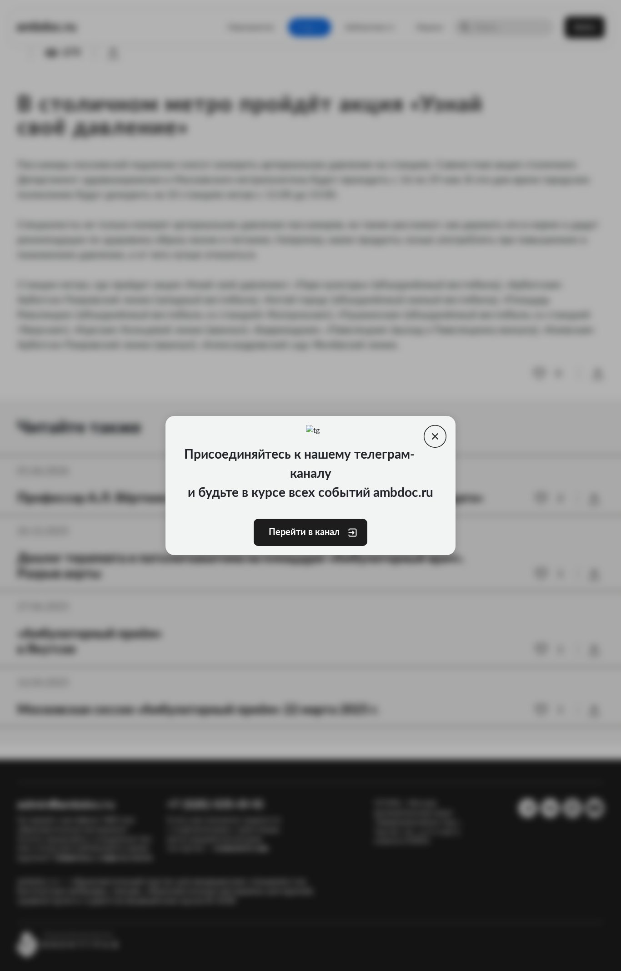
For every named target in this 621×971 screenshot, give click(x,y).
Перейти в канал (304, 532)
